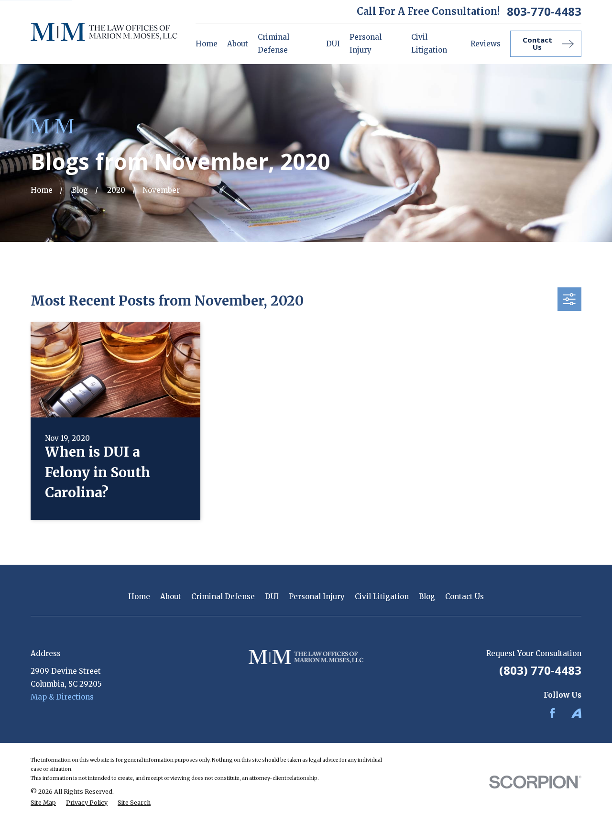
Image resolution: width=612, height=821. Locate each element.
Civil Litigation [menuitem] (429, 44)
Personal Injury (317, 596)
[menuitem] (43, 803)
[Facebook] (552, 713)
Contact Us (464, 596)
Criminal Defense (223, 596)
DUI (272, 596)
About (170, 596)
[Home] (104, 32)
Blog (427, 596)
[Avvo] (576, 713)
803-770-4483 (544, 11)
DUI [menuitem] (333, 43)
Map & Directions (62, 696)
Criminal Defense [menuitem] (273, 44)
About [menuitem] (237, 43)
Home (139, 596)
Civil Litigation (382, 596)
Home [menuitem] (207, 43)
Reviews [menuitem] (485, 43)
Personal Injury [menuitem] (366, 44)
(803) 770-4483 (540, 670)
